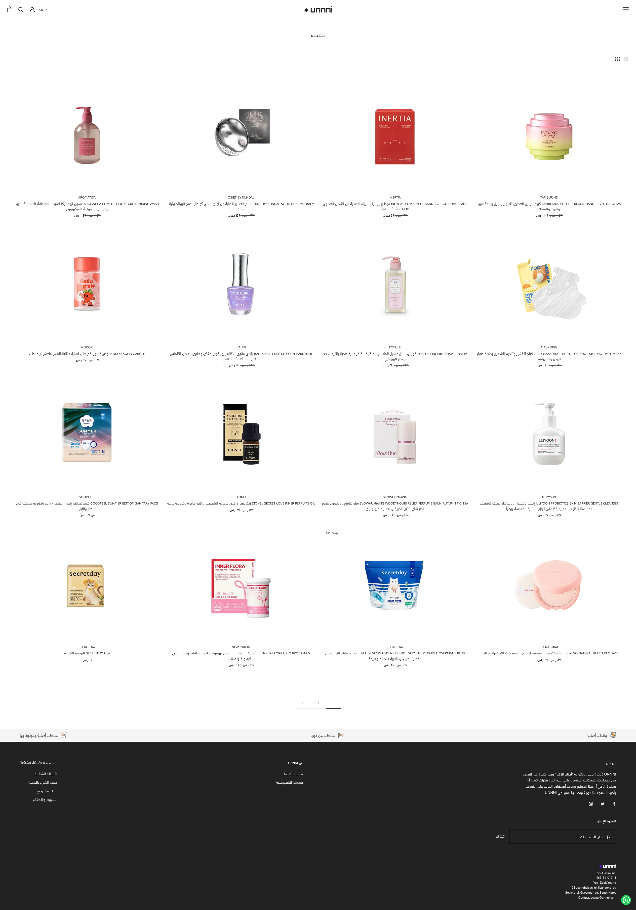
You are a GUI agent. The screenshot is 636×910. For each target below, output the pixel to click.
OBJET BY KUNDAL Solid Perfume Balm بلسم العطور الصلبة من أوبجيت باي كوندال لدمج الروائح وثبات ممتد (241, 206)
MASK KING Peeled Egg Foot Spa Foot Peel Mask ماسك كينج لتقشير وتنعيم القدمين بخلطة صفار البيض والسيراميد (549, 356)
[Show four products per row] (617, 59)
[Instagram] (591, 803)
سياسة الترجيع (47, 791)
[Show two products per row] (626, 59)
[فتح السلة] (9, 9)
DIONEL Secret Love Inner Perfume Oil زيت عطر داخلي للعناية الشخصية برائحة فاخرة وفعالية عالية (241, 503)
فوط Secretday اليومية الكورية (87, 653)
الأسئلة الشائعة (46, 773)
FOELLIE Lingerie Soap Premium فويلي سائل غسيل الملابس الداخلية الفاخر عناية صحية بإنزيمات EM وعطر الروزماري (395, 356)
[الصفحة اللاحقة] (303, 703)
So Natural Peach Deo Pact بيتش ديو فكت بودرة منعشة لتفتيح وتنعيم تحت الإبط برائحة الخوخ (549, 653)
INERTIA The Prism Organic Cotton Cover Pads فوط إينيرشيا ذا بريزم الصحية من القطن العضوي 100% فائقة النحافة (395, 206)
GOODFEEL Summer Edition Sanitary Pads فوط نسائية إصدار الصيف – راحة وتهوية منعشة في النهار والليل (87, 506)
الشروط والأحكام (45, 799)
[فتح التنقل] (626, 9)
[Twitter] (602, 803)
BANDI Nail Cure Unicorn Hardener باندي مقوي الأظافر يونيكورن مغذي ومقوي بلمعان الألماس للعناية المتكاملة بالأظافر (241, 356)
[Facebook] (614, 803)
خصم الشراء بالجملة (43, 782)
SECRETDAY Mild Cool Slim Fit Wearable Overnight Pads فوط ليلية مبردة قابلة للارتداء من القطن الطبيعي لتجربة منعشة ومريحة (395, 656)
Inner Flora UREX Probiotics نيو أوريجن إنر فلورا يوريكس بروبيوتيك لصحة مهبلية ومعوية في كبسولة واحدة (241, 656)
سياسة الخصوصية (289, 782)
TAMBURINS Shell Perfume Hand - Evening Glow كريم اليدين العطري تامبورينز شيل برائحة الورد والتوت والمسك (549, 206)
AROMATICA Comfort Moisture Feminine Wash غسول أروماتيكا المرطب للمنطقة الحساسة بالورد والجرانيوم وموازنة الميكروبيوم (87, 206)
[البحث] (21, 9)
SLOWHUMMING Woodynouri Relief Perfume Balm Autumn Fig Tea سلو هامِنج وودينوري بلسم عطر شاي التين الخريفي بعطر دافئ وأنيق (395, 506)
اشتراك (500, 836)
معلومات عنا (293, 773)
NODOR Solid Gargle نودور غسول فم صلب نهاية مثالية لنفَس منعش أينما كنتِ (87, 354)
